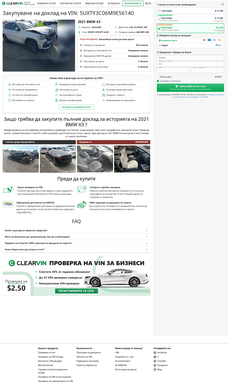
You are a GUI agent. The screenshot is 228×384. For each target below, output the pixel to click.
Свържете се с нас (124, 356)
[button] (81, 45)
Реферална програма (88, 361)
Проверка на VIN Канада (50, 356)
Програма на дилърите (89, 352)
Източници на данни (126, 369)
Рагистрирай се (133, 3)
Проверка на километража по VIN (55, 381)
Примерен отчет (46, 352)
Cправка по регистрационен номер (52, 371)
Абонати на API (84, 356)
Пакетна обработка (87, 365)
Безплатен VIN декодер (50, 361)
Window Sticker (94, 3)
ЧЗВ (117, 352)
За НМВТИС (121, 365)
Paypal (165, 45)
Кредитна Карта (169, 40)
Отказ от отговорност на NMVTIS (195, 97)
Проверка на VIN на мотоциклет (54, 376)
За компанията (122, 361)
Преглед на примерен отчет (76, 107)
